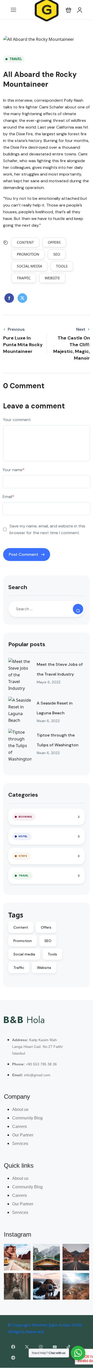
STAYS (23, 856)
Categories (23, 794)
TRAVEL (15, 59)
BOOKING (25, 816)
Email (8, 496)
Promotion (28, 254)
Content (25, 242)
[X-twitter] (27, 1346)
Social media (29, 266)
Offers (54, 242)
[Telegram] (13, 1357)
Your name (14, 469)
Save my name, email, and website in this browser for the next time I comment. (47, 529)
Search (17, 587)
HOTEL (23, 836)
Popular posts (26, 644)
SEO (56, 254)
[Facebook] (13, 1346)
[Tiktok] (68, 1346)
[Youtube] (54, 1346)
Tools (62, 266)
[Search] (78, 609)
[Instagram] (40, 1346)
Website (52, 277)
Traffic (24, 277)
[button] (69, 10)
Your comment (17, 419)
